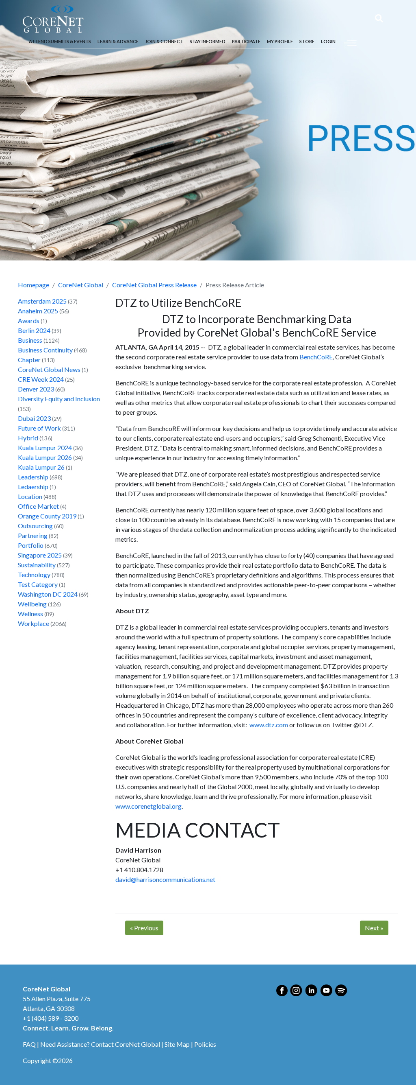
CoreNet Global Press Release (154, 285)
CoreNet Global (80, 285)
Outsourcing (35, 525)
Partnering (33, 535)
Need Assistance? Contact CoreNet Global (100, 1044)
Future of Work (39, 428)
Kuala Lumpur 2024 (45, 447)
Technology (34, 574)
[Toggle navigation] (350, 42)
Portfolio (30, 545)
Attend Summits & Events (60, 41)
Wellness (30, 613)
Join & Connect (164, 41)
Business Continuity (45, 350)
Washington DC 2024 (48, 594)
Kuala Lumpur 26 (41, 467)
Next (374, 928)
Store (306, 41)
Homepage (33, 285)
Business (30, 340)
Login (328, 41)
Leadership (33, 477)
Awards (28, 320)
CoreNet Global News (49, 369)
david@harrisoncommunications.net (165, 879)
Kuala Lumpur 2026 (45, 457)
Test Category (38, 584)
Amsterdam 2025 (42, 301)
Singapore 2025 (40, 555)
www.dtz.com (268, 724)
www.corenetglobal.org (148, 806)
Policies (205, 1044)
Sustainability (37, 565)
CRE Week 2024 (41, 379)
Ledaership (33, 486)
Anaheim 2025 (38, 311)
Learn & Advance (118, 41)
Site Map (177, 1044)
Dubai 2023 (34, 418)
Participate (246, 41)
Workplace (33, 623)
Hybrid (28, 438)
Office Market (38, 506)
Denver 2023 (36, 389)
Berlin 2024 (34, 330)
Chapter (29, 359)
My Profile (280, 41)
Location (30, 496)
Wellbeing (32, 604)
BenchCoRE (316, 357)
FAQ (29, 1044)
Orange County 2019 (47, 516)
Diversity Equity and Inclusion (59, 398)
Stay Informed (207, 41)
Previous (144, 928)
